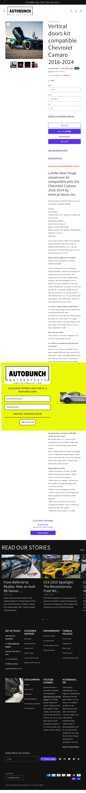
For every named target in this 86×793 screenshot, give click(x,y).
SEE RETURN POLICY (55, 158)
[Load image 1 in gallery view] (13, 65)
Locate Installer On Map (31, 658)
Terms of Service (68, 653)
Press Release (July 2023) (32, 704)
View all (82, 550)
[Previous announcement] (4, 2)
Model (49, 95)
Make (49, 85)
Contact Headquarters (30, 699)
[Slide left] (7, 64)
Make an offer (64, 142)
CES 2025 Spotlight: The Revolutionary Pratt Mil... (59, 586)
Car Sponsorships (48, 641)
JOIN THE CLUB (27, 422)
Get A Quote (27, 639)
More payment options (64, 136)
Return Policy (66, 648)
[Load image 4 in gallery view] (35, 65)
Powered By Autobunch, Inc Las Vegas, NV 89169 (30, 785)
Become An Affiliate (49, 636)
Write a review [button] (43, 533)
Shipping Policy (67, 643)
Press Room (28, 694)
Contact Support (29, 653)
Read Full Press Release (71, 746)
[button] (4, 11)
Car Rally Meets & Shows (50, 645)
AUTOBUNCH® (13, 785)
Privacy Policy (67, 639)
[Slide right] (40, 64)
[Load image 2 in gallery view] (21, 65)
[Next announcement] (82, 2)
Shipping (50, 71)
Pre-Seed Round (29, 708)
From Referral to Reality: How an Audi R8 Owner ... (19, 586)
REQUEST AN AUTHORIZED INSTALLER (61, 116)
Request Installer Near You (32, 663)
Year (49, 104)
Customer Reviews (29, 643)
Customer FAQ (28, 648)
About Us (27, 685)
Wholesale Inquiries (49, 650)
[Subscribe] (36, 758)
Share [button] (52, 81)
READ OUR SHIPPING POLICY (58, 150)
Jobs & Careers (28, 689)
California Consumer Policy (71, 658)
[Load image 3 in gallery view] (28, 65)
